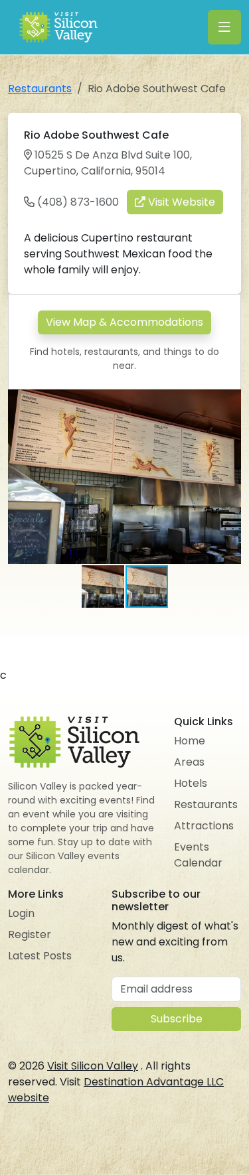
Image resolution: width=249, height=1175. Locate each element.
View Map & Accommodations (124, 322)
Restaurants (40, 88)
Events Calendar (198, 854)
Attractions (204, 825)
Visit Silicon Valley (92, 1065)
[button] (229, 401)
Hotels (190, 783)
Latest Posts (40, 955)
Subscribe (177, 1018)
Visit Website (180, 202)
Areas (189, 762)
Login (21, 913)
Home (189, 740)
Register (29, 934)
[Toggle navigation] (224, 27)
